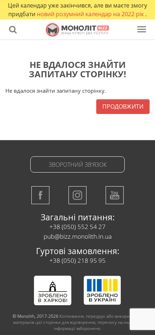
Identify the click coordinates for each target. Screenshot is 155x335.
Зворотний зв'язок (78, 165)
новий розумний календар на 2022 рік (91, 14)
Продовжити (122, 106)
